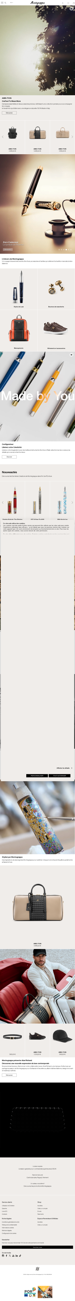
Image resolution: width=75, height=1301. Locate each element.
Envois (39, 1211)
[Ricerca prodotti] (5, 2)
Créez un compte (42, 1208)
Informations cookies (8, 1228)
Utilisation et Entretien (8, 1206)
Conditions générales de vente (10, 1222)
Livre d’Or (4, 1211)
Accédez (40, 1206)
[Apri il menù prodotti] (2, 2)
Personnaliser (37, 775)
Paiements (41, 1214)
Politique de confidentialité (9, 1225)
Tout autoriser (59, 775)
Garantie (4, 1208)
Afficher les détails (63, 768)
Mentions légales (7, 1230)
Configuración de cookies (9, 1233)
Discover (9, 457)
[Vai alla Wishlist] (68, 2)
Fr (11, 2)
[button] (2, 137)
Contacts (4, 1214)
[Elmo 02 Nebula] (37, 204)
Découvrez (9, 113)
